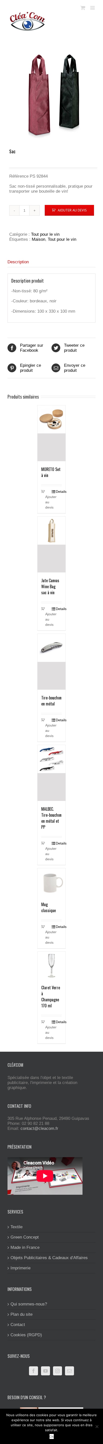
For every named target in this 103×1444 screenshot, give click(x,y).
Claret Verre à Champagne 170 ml (50, 997)
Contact (17, 1324)
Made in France (25, 1247)
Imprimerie (20, 1268)
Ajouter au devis (72, 210)
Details (59, 492)
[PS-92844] (52, 95)
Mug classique (48, 907)
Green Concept (24, 1237)
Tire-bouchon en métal (51, 701)
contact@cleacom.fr (39, 1128)
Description (18, 262)
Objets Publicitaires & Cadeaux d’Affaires (49, 1257)
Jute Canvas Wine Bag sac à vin (50, 586)
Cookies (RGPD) (26, 1335)
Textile (16, 1227)
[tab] (52, 262)
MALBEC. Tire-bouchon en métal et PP (51, 818)
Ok (52, 1436)
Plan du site (21, 1314)
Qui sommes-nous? (28, 1304)
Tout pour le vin (45, 234)
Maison (38, 239)
